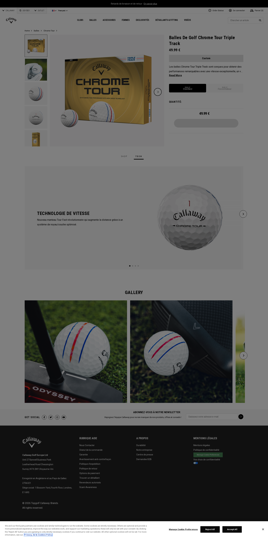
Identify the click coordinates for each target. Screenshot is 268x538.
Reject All (210, 529)
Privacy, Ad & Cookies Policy (38, 535)
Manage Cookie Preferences (183, 529)
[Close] (263, 529)
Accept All (232, 529)
